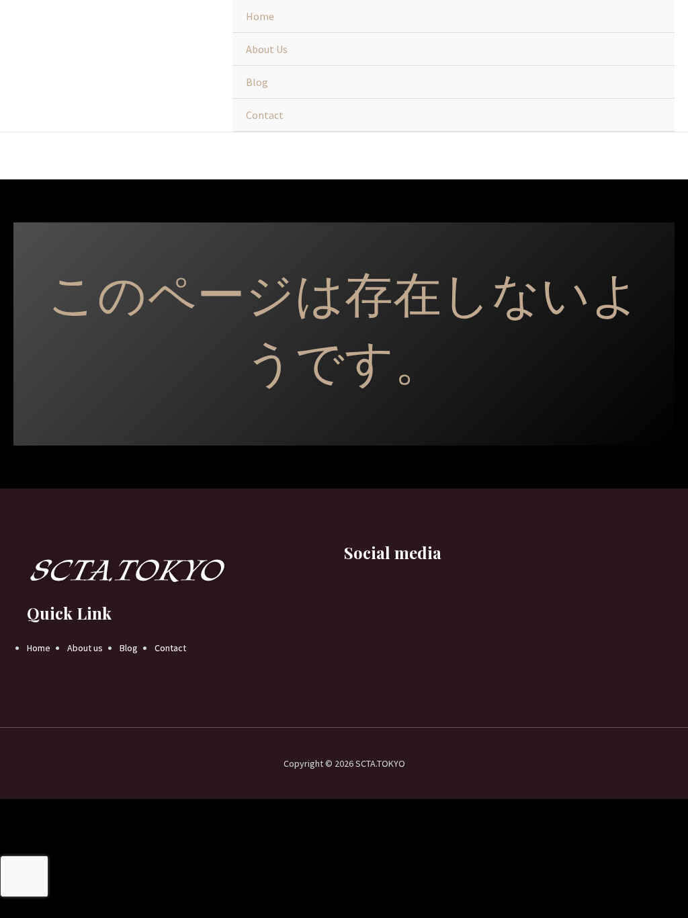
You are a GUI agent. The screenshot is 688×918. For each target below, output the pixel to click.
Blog (257, 82)
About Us (267, 49)
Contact (265, 115)
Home (260, 16)
